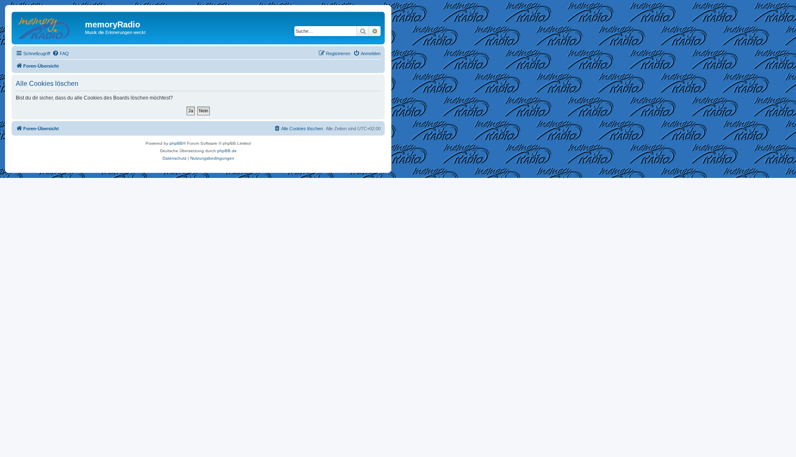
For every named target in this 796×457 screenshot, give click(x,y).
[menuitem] (60, 53)
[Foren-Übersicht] (49, 27)
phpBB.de (227, 150)
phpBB (176, 143)
